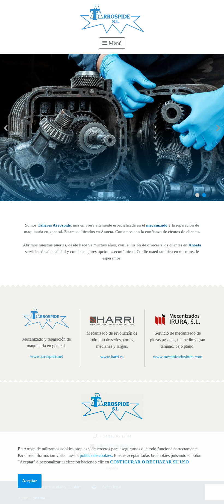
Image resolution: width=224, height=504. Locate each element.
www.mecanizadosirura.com (177, 357)
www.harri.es (111, 357)
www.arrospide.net (46, 356)
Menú (114, 43)
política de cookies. (96, 455)
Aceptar (29, 480)
